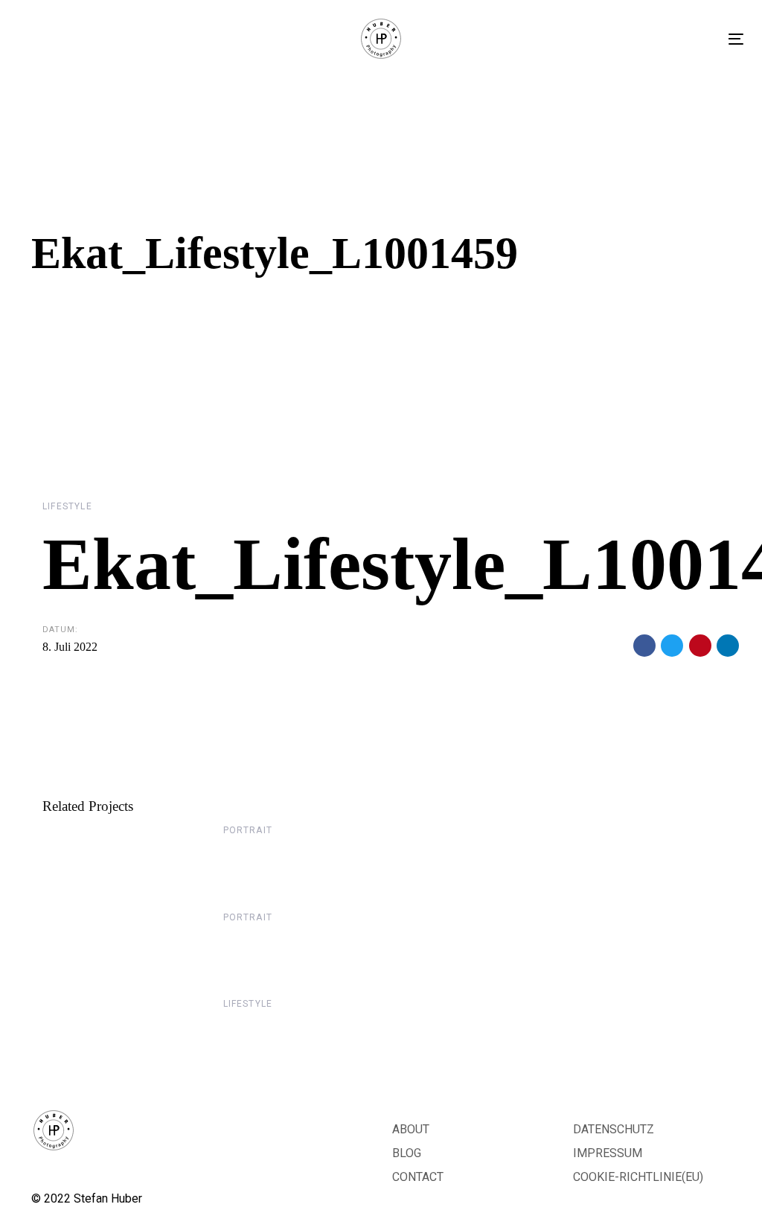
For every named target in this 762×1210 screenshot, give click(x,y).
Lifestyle (67, 506)
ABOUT (410, 1129)
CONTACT (418, 1177)
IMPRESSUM (607, 1153)
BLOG (406, 1153)
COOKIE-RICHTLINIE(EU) (638, 1177)
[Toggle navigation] (736, 39)
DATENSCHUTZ (613, 1129)
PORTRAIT (248, 830)
